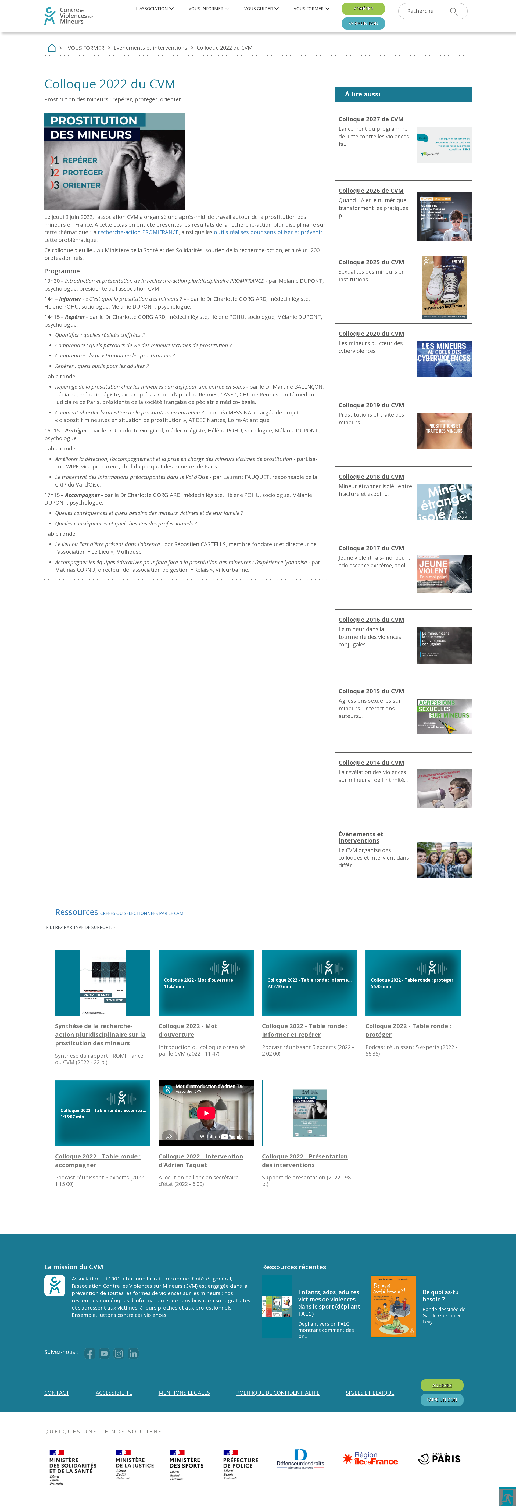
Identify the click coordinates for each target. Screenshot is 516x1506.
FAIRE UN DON (442, 1400)
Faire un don (363, 23)
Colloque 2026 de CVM (371, 190)
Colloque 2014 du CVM (371, 762)
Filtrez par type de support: (79, 927)
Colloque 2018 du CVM (371, 476)
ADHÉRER (363, 9)
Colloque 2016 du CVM (371, 619)
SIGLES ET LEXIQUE (370, 1392)
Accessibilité (114, 1392)
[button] (155, 8)
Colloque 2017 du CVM (371, 548)
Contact (56, 1392)
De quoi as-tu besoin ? (440, 1295)
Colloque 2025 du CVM (371, 262)
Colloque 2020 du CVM (371, 333)
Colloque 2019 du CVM (371, 405)
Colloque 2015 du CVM (371, 691)
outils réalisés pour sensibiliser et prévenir (268, 232)
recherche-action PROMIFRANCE (138, 232)
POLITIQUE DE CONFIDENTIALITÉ (278, 1392)
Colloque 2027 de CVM (371, 119)
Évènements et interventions (361, 837)
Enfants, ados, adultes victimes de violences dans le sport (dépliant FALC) (329, 1303)
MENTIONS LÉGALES (184, 1392)
